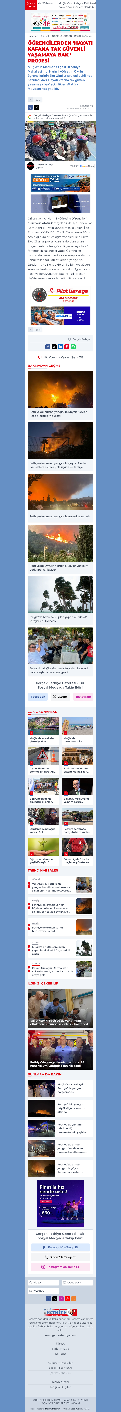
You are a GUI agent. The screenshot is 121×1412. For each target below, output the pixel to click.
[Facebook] (48, 1298)
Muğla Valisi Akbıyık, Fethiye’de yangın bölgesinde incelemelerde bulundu (66, 5)
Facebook (38, 696)
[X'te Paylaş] (36, 107)
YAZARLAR (39, 1290)
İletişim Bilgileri (60, 1387)
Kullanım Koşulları (61, 1362)
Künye (60, 1343)
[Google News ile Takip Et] (87, 166)
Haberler (33, 36)
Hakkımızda (60, 1348)
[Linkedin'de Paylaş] (60, 346)
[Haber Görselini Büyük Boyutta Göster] (60, 141)
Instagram (83, 696)
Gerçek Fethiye (44, 166)
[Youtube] (67, 1298)
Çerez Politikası (60, 1373)
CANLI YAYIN (74, 1282)
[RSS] (73, 1298)
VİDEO (37, 1282)
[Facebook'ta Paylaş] (30, 107)
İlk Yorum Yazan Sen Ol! (63, 357)
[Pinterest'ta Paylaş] (66, 346)
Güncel (45, 36)
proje (37, 99)
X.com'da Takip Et (63, 1257)
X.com (62, 696)
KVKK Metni (60, 1382)
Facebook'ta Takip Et (63, 1247)
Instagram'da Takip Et (63, 1267)
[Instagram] (61, 1298)
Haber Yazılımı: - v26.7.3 (60, 1409)
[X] (54, 1298)
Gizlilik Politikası (60, 1368)
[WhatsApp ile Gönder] (73, 346)
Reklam (60, 1354)
